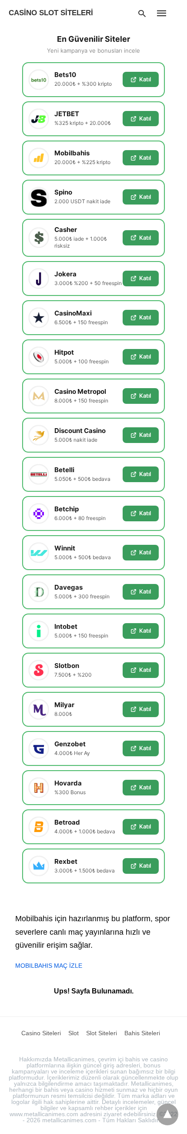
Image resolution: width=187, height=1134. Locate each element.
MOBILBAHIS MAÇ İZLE (48, 965)
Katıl (145, 79)
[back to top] (167, 1114)
